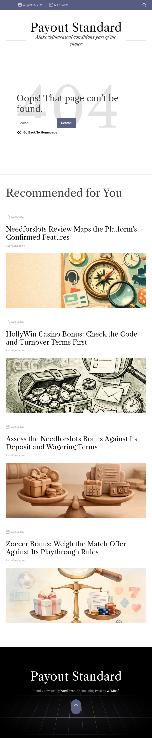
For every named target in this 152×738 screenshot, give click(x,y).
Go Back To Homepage (40, 132)
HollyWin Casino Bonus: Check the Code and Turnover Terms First (71, 338)
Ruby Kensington (15, 245)
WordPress (67, 691)
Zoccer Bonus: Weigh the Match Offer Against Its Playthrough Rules (66, 548)
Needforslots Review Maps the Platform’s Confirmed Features (71, 233)
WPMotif (113, 691)
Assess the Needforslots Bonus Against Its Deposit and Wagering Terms (71, 443)
